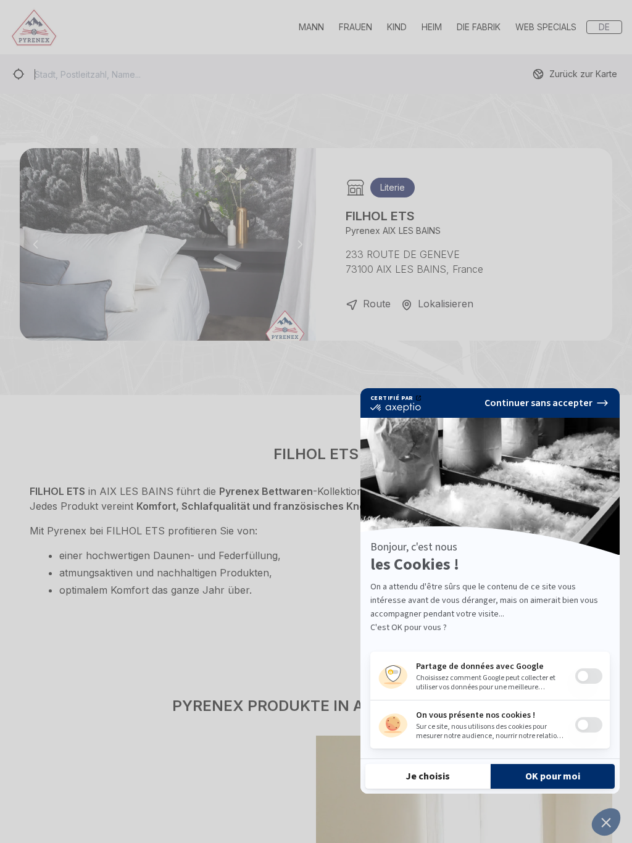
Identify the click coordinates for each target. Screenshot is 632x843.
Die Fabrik (479, 27)
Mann (311, 27)
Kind (397, 27)
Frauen (355, 27)
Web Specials (545, 27)
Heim (432, 27)
